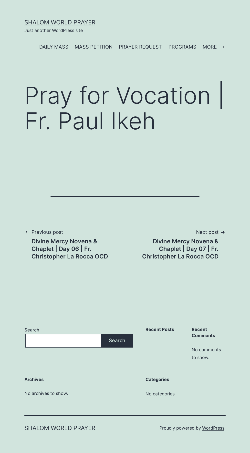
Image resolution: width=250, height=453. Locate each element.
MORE (210, 47)
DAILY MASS (53, 47)
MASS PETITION (94, 47)
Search (31, 329)
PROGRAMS (182, 47)
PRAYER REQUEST (140, 47)
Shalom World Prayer (59, 22)
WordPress (213, 428)
